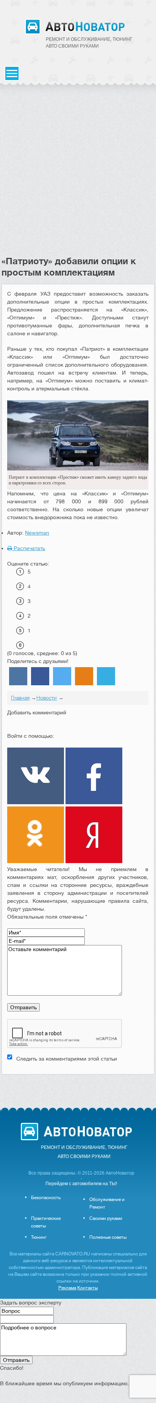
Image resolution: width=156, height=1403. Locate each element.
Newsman (37, 533)
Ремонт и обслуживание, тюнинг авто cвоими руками (89, 42)
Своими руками (105, 1218)
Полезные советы (107, 1237)
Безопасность (46, 1197)
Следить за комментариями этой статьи (66, 1059)
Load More (78, 1086)
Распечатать (28, 548)
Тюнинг (39, 1237)
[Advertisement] (78, 174)
